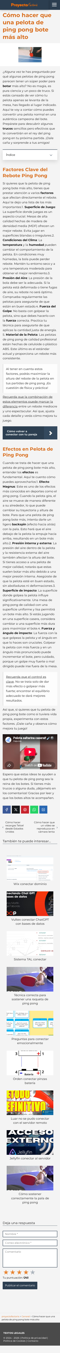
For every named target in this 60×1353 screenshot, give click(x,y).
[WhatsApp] (34, 810)
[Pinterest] (25, 810)
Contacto (33, 1340)
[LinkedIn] (43, 810)
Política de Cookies (14, 1340)
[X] (16, 810)
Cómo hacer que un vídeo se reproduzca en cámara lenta (44, 827)
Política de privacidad (34, 1337)
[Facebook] (7, 810)
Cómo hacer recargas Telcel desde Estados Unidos (14, 827)
